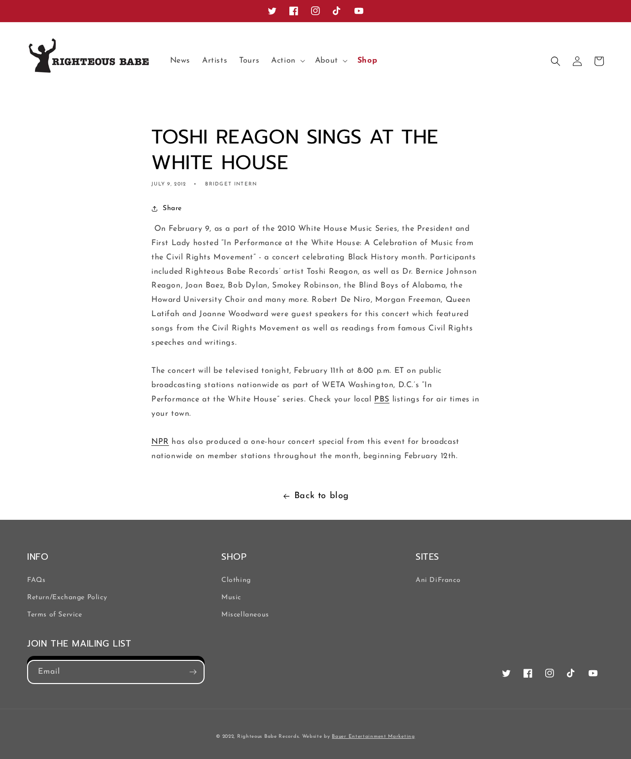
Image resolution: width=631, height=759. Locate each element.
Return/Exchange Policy (67, 597)
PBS (381, 399)
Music (231, 597)
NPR (160, 442)
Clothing (236, 580)
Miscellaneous (245, 614)
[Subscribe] (193, 672)
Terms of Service (54, 614)
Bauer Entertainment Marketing (373, 736)
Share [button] (172, 208)
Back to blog (321, 496)
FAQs (36, 580)
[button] (287, 61)
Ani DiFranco (438, 580)
